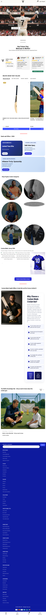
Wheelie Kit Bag (5, 555)
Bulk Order (4, 452)
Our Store (4, 476)
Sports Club (5, 594)
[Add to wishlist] (28, 83)
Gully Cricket (5, 510)
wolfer (5, 426)
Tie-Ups (4, 463)
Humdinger (4, 497)
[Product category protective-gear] (11, 234)
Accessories (5, 578)
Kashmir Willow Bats (6, 528)
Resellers (4, 474)
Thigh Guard (5, 567)
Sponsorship (5, 458)
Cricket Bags (5, 551)
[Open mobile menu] (1, 1)
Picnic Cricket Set (6, 534)
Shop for (4, 592)
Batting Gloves (5, 540)
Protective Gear (6, 565)
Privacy (4, 487)
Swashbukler (5, 505)
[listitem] (12, 148)
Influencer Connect (6, 460)
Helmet (4, 575)
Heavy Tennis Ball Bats (6, 530)
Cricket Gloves (6, 538)
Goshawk (4, 501)
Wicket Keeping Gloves (6, 542)
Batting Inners (5, 544)
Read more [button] (19, 68)
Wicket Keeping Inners (6, 546)
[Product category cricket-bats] (11, 189)
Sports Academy (5, 596)
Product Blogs (4, 431)
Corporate (4, 598)
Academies (5, 469)
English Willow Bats (6, 526)
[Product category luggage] (34, 204)
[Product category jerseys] (11, 212)
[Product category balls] (34, 189)
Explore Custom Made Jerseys (23, 279)
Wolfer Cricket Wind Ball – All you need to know (12, 433)
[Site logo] (23, 1)
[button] (16, 129)
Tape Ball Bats (5, 532)
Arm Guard (4, 569)
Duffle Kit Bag (5, 553)
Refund (4, 485)
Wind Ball (4, 582)
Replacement (5, 489)
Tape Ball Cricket (5, 516)
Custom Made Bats (6, 454)
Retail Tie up (5, 465)
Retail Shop (5, 600)
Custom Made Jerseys (6, 456)
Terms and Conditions (6, 491)
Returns (4, 483)
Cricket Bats (5, 524)
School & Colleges (6, 467)
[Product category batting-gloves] (34, 234)
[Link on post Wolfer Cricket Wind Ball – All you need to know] (23, 411)
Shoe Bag (4, 559)
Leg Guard (4, 571)
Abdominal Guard (6, 573)
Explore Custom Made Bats (30, 375)
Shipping (4, 481)
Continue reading (5, 435)
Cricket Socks (5, 587)
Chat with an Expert (38, 376)
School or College (6, 602)
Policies (4, 479)
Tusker (4, 499)
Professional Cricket (6, 514)
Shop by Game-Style (7, 508)
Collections (5, 495)
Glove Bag (4, 561)
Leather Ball (5, 580)
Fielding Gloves (5, 548)
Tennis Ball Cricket (6, 518)
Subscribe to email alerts (7, 444)
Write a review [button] (10, 66)
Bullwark (4, 503)
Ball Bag (4, 557)
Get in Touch (5, 450)
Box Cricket (4, 512)
